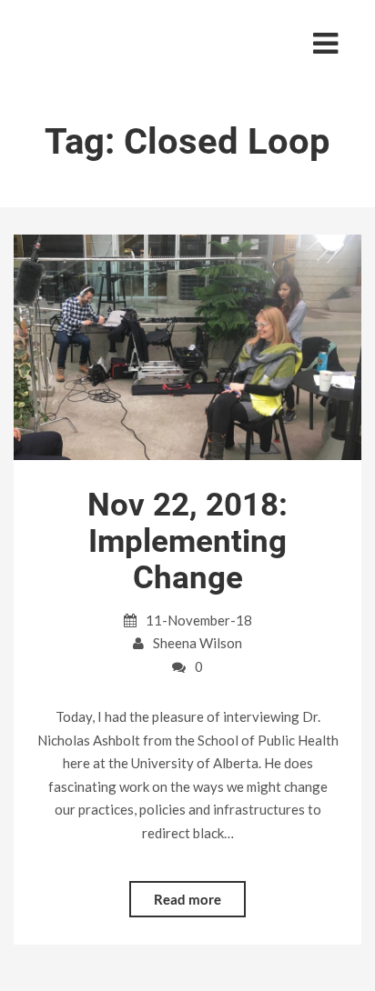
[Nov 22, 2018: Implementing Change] (187, 345)
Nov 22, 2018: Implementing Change (187, 541)
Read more (187, 899)
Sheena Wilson (197, 643)
